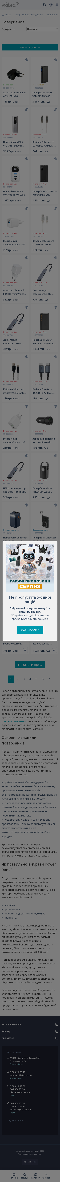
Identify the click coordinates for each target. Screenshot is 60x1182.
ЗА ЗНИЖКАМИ (30, 630)
